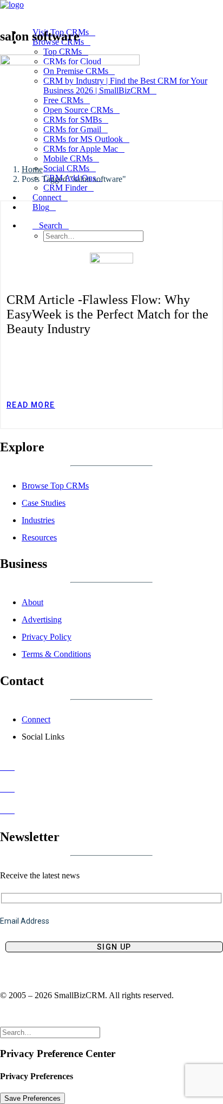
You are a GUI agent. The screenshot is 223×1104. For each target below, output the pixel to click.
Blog (40, 207)
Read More (30, 405)
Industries (38, 520)
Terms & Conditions (56, 654)
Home (32, 169)
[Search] (54, 1032)
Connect (36, 719)
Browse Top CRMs (55, 485)
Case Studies (43, 502)
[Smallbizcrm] (111, 9)
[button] (51, 225)
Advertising (42, 619)
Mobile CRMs (68, 158)
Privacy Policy (46, 636)
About (32, 602)
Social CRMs (66, 168)
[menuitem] (122, 231)
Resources (39, 537)
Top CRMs (62, 51)
